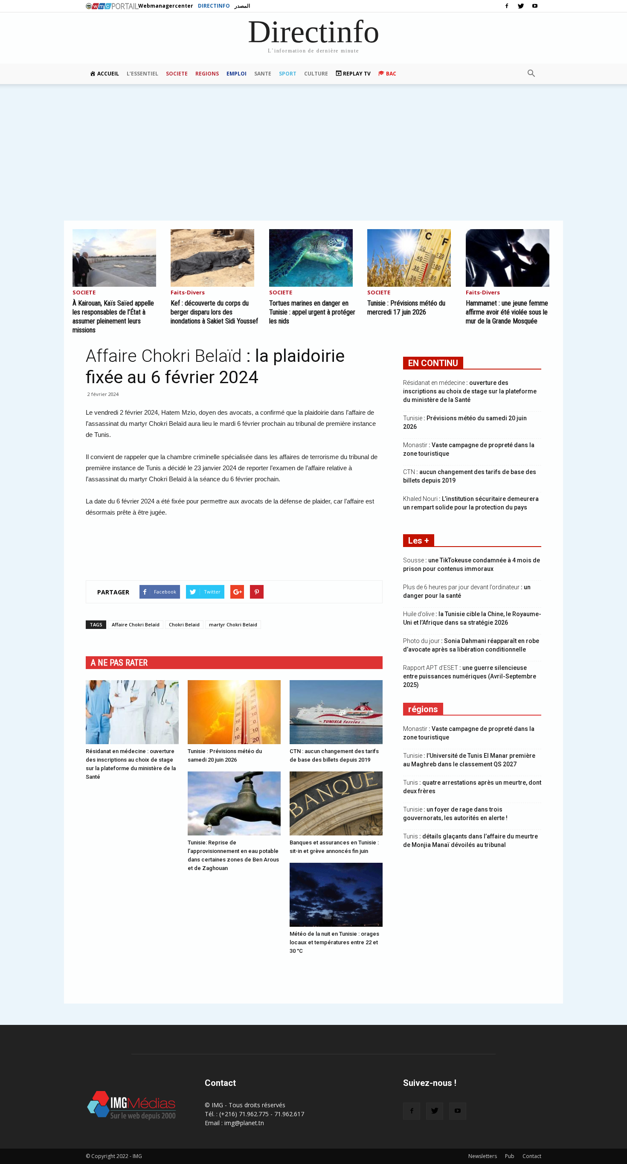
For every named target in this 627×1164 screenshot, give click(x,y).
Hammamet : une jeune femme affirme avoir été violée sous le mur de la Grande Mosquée (507, 312)
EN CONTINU (433, 363)
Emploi (236, 73)
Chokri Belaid (184, 624)
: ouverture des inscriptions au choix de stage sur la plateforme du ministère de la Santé (470, 391)
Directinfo (214, 5)
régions (423, 709)
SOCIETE (177, 73)
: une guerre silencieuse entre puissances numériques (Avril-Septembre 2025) (469, 676)
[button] (531, 74)
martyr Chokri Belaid (233, 624)
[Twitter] (520, 6)
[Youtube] (534, 6)
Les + (418, 540)
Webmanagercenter (165, 5)
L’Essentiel (142, 73)
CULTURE (316, 73)
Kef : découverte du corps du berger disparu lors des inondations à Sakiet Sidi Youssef (214, 312)
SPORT (287, 73)
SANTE (262, 73)
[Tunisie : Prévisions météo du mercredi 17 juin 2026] (411, 258)
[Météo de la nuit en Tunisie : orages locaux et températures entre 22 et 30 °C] (336, 895)
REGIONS (207, 73)
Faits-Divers (188, 293)
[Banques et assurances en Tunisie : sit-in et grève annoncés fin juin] (336, 803)
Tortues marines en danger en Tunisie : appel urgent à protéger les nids (312, 312)
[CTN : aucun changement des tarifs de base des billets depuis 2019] (336, 712)
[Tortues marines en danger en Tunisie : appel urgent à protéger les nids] (313, 258)
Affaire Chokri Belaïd (136, 624)
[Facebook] (506, 6)
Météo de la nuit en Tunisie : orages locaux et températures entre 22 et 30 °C (334, 942)
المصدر (242, 5)
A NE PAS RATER (119, 663)
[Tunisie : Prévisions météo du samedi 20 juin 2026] (234, 712)
